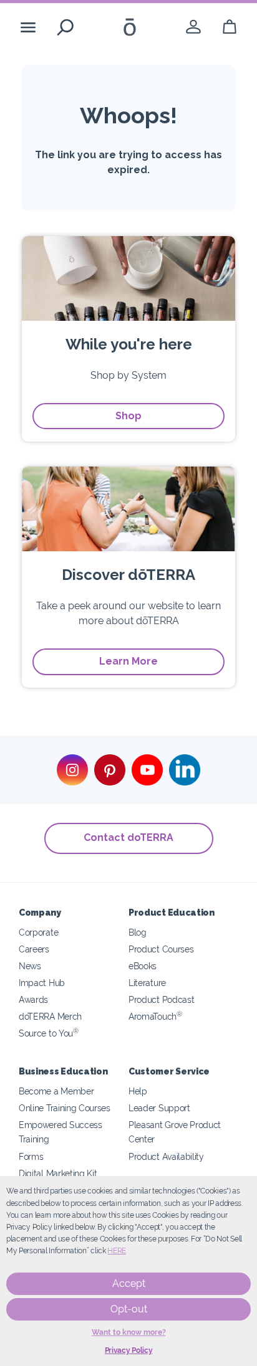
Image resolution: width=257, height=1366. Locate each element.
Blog (137, 932)
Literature (147, 982)
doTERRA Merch (50, 1016)
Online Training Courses (64, 1108)
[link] (193, 27)
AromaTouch (155, 1016)
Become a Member (56, 1091)
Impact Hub (42, 982)
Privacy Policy (129, 1350)
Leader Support (159, 1108)
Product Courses (160, 949)
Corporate (38, 932)
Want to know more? (129, 1332)
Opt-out (128, 1309)
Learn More (128, 661)
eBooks (142, 965)
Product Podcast (161, 999)
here (116, 1250)
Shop (128, 416)
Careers (34, 949)
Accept (128, 1283)
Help (137, 1091)
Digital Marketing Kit (58, 1173)
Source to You (49, 1033)
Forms (31, 1156)
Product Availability (166, 1156)
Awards (33, 999)
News (30, 965)
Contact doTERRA (128, 837)
